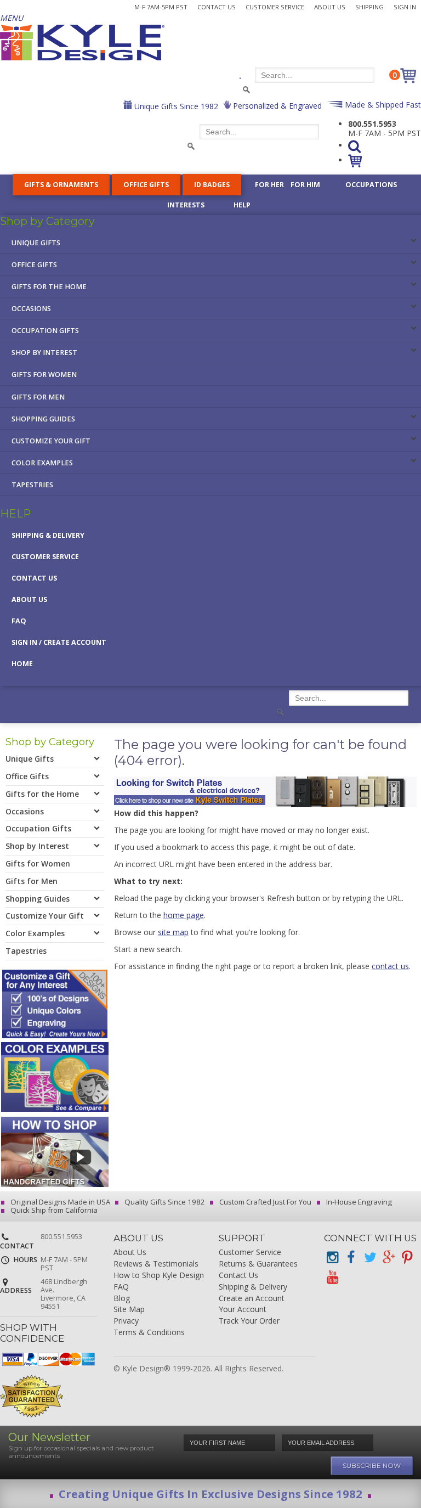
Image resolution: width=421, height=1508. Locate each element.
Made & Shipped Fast (382, 104)
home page (183, 915)
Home (22, 663)
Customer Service (275, 7)
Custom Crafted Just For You (264, 1202)
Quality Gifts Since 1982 (164, 1202)
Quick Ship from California (53, 1210)
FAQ (19, 621)
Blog (121, 1298)
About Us (329, 7)
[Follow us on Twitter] (369, 1257)
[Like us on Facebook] (351, 1257)
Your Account (242, 1309)
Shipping (369, 7)
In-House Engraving (358, 1202)
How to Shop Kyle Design (158, 1275)
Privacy (126, 1321)
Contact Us (216, 7)
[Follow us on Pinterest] (407, 1257)
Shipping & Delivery (48, 535)
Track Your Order (249, 1321)
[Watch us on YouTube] (332, 1277)
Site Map (129, 1309)
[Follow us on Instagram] (332, 1257)
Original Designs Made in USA (59, 1202)
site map (173, 932)
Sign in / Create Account (59, 642)
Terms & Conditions (149, 1332)
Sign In (405, 7)
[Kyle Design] (82, 42)
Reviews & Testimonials (155, 1264)
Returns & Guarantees (258, 1264)
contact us (390, 966)
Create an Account (252, 1298)
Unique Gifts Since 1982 (175, 106)
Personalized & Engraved (276, 105)
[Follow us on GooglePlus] (388, 1257)
